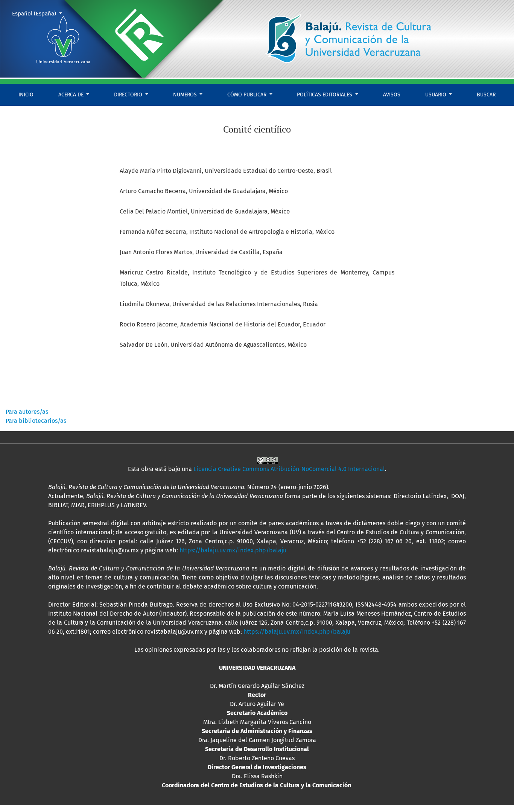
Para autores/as (27, 411)
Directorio (129, 94)
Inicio (25, 94)
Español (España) (40, 13)
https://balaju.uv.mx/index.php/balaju (232, 550)
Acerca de (71, 94)
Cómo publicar (247, 94)
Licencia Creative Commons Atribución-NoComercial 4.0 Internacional (289, 469)
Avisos (391, 94)
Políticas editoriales (325, 94)
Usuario (436, 94)
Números (185, 94)
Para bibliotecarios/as (36, 420)
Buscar (486, 94)
